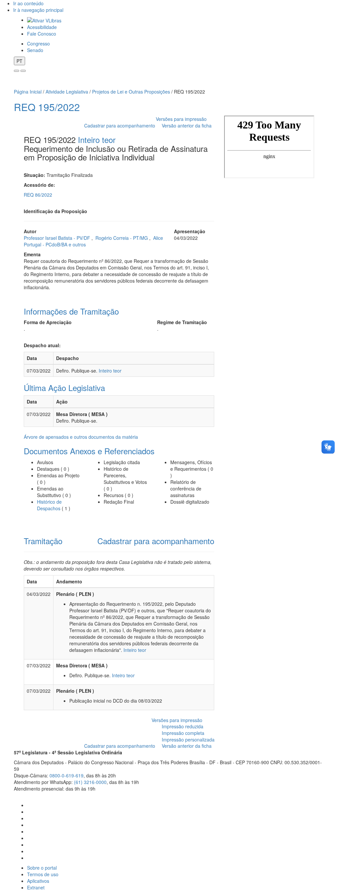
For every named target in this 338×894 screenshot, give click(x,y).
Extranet (36, 887)
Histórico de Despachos (49, 505)
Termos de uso (42, 874)
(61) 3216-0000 (90, 782)
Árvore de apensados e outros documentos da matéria (81, 436)
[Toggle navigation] (16, 71)
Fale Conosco (41, 33)
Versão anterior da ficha (186, 125)
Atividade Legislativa (67, 91)
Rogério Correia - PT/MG (122, 238)
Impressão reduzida (182, 726)
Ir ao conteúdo (28, 3)
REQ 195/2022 (47, 107)
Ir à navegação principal (38, 10)
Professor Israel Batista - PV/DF (57, 238)
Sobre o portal (42, 867)
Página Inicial (28, 91)
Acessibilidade (42, 27)
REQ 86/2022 (38, 194)
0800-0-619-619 (67, 775)
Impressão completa (183, 733)
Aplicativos (38, 881)
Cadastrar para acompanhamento (121, 125)
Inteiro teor (97, 139)
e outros (77, 244)
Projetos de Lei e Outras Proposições (131, 91)
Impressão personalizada (188, 739)
